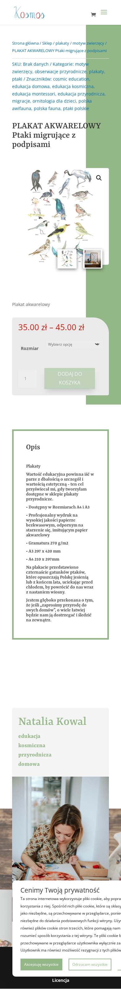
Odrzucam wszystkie (90, 964)
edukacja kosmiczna (73, 86)
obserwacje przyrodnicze (61, 71)
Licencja (60, 980)
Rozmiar (29, 348)
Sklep (47, 43)
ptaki (17, 79)
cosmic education (71, 79)
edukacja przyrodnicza (81, 94)
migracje (21, 101)
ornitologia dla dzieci (54, 101)
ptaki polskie (76, 108)
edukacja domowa (31, 86)
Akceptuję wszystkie (41, 964)
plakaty (62, 43)
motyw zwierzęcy (88, 43)
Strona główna (25, 43)
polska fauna (47, 108)
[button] (99, 178)
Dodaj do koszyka (70, 378)
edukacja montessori (33, 94)
